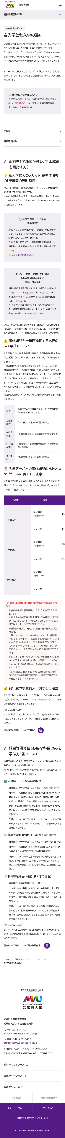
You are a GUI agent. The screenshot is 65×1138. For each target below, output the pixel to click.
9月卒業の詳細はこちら (23, 255)
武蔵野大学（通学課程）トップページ (31, 1118)
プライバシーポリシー (16, 1108)
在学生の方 (16, 1098)
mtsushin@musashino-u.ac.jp (21, 1034)
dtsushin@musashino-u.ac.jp (20, 1043)
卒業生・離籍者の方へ (48, 1098)
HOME (7, 959)
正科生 (7, 131)
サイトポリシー (49, 1108)
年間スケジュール (42, 959)
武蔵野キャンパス (13, 1076)
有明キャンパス (12, 1087)
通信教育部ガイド (22, 959)
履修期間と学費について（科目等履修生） (23, 945)
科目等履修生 (10, 141)
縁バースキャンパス (14, 1064)
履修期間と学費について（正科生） (19, 730)
